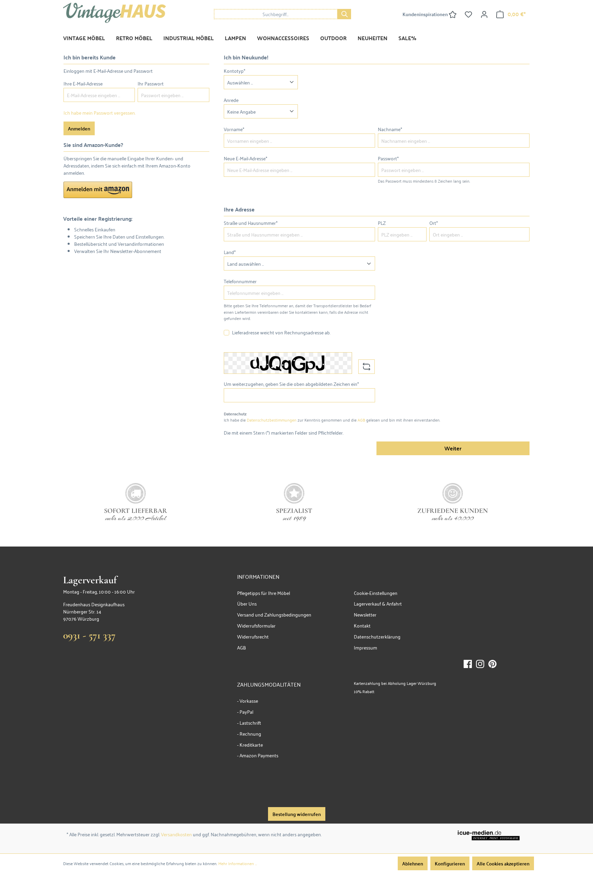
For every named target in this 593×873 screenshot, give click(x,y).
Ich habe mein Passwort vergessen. (99, 112)
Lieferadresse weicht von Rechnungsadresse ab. (281, 332)
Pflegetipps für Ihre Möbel (263, 592)
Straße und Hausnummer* (251, 222)
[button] (97, 190)
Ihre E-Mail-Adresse (83, 83)
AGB (361, 419)
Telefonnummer (240, 281)
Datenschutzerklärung (377, 636)
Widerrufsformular (256, 625)
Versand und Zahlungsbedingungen (274, 614)
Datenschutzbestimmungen (271, 419)
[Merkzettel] (468, 14)
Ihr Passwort (151, 83)
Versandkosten (176, 834)
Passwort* (388, 158)
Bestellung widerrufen (296, 813)
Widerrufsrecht (253, 636)
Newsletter (365, 614)
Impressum (365, 647)
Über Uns (247, 603)
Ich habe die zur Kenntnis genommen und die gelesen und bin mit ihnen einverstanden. (332, 420)
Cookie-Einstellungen (375, 592)
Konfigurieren (450, 863)
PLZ (382, 222)
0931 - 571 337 (89, 635)
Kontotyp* (234, 70)
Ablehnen (412, 863)
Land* (230, 251)
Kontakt (362, 625)
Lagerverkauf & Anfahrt (378, 603)
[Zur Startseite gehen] (114, 13)
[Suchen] (344, 14)
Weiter (453, 448)
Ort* (433, 222)
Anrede (231, 99)
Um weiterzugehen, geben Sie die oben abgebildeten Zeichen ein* (291, 383)
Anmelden (79, 128)
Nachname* (390, 129)
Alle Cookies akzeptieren (503, 863)
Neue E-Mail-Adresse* (245, 158)
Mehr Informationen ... (237, 863)
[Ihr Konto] (484, 14)
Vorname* (234, 129)
